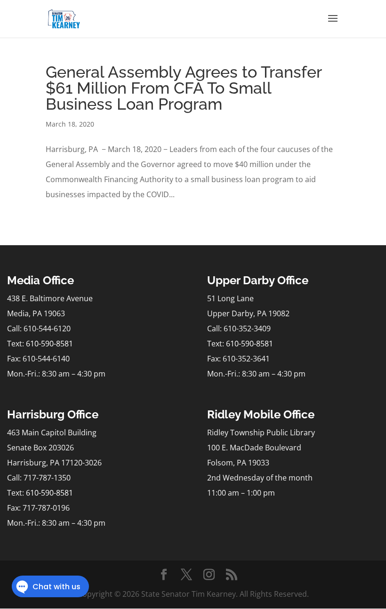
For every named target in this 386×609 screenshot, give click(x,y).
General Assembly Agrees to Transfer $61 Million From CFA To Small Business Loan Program (184, 88)
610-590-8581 (49, 343)
